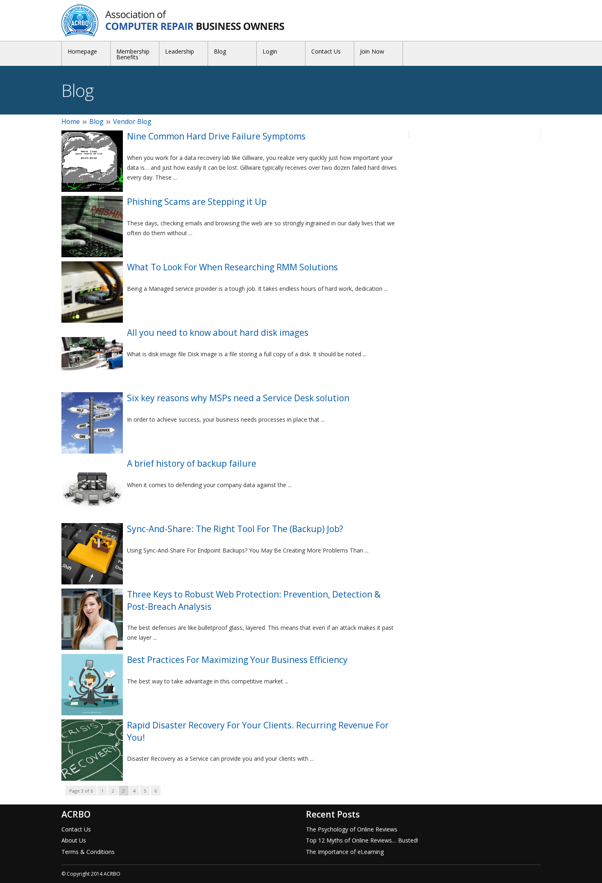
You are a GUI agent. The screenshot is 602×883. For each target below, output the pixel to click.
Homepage (82, 51)
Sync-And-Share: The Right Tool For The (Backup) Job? (235, 529)
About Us (73, 840)
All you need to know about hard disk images (217, 332)
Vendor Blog (132, 121)
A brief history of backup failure (191, 463)
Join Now (372, 51)
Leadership (179, 51)
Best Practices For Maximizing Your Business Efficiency (237, 659)
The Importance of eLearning (345, 852)
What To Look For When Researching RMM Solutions (232, 267)
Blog (220, 51)
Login (270, 51)
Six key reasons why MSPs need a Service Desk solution (238, 398)
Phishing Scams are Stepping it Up (197, 201)
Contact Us (326, 51)
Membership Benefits (132, 54)
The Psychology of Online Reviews (351, 829)
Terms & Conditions (88, 852)
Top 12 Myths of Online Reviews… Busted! (362, 840)
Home (70, 121)
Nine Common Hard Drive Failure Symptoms (216, 136)
